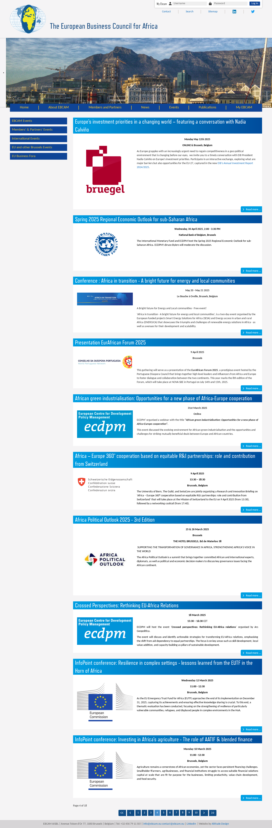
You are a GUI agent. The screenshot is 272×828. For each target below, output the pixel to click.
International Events (26, 138)
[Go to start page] (122, 813)
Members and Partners (105, 107)
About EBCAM (58, 107)
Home (24, 107)
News (145, 107)
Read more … (253, 209)
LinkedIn (191, 823)
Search (189, 11)
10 (196, 812)
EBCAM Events (22, 121)
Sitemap (212, 11)
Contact (166, 11)
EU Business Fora (23, 156)
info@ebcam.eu (152, 823)
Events (174, 107)
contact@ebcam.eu (173, 823)
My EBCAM (244, 107)
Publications (207, 107)
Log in (254, 3)
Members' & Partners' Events (32, 129)
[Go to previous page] (131, 813)
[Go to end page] (213, 813)
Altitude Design (220, 823)
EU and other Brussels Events (32, 147)
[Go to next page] (204, 813)
